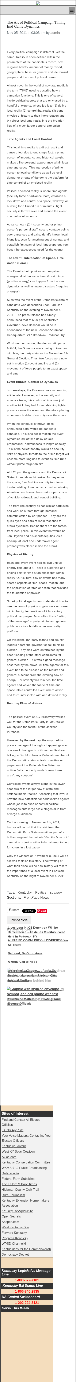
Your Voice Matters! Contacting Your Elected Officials (34, 1001)
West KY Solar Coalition (18, 1151)
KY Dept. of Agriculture (17, 1211)
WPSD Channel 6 (14, 1243)
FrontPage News (36, 897)
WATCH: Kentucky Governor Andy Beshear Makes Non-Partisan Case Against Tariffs (32, 975)
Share (15, 909)
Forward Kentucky (14, 1232)
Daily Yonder (10, 1173)
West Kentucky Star (15, 1227)
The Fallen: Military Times (19, 1184)
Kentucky (25, 892)
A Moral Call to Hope (22, 961)
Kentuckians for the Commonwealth (26, 1249)
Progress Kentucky (15, 1238)
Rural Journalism (13, 1195)
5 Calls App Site (12, 1130)
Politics (40, 892)
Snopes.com (10, 1222)
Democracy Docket (15, 1254)
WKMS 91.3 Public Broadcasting (24, 1168)
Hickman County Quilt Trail (20, 1189)
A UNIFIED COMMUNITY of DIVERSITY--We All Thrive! (38, 943)
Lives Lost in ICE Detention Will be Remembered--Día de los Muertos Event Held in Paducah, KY (36, 932)
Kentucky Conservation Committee (26, 1162)
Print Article (19, 920)
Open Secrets (11, 1216)
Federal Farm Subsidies (18, 1178)
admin (55, 33)
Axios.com (9, 1157)
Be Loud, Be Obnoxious (25, 953)
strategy (56, 892)
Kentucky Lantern (14, 1146)
